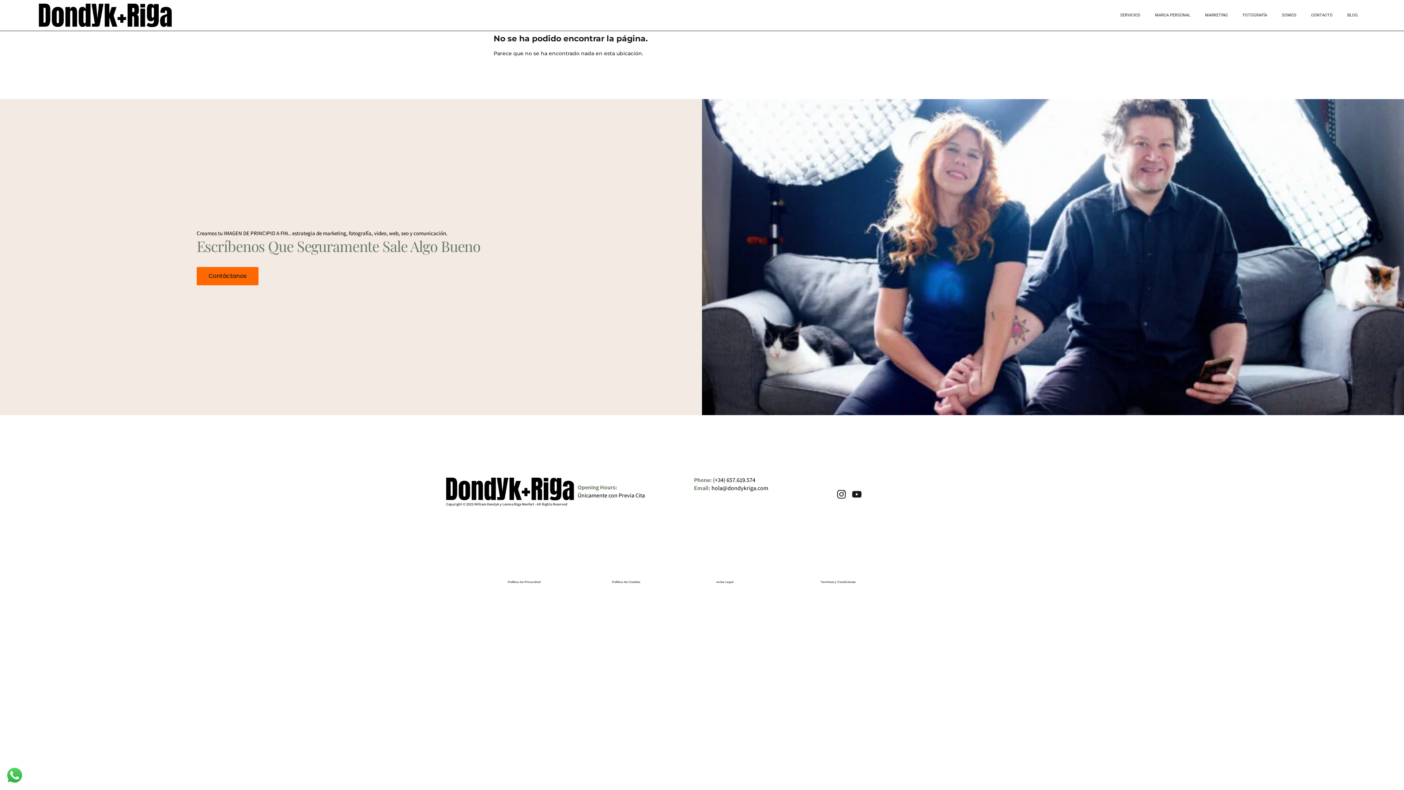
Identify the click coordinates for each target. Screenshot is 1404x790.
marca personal (1172, 15)
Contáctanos (227, 276)
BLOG (1352, 15)
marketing (1216, 15)
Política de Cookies (626, 582)
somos (1289, 15)
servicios (1130, 15)
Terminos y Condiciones (838, 582)
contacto (1322, 15)
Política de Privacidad (524, 582)
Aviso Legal (724, 582)
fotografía (1255, 15)
